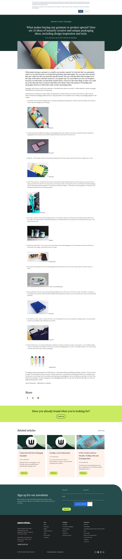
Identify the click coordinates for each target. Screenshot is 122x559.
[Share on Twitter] (27, 398)
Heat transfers (47, 535)
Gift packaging (66, 528)
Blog (85, 531)
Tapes (45, 533)
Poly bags (65, 524)
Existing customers (67, 535)
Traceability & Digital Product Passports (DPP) (94, 528)
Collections (65, 533)
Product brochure (88, 537)
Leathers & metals (48, 531)
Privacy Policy (60, 551)
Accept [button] (80, 11)
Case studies (87, 533)
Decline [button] (86, 11)
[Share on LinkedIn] (33, 398)
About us (86, 524)
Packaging (28, 88)
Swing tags (46, 526)
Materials (65, 531)
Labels (45, 524)
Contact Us (86, 541)
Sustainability (87, 526)
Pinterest (51, 127)
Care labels (46, 537)
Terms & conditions (51, 551)
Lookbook (86, 539)
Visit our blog (101, 430)
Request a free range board (90, 535)
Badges (45, 528)
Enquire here (61, 416)
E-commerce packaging (68, 526)
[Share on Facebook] (38, 398)
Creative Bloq (52, 261)
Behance (51, 240)
